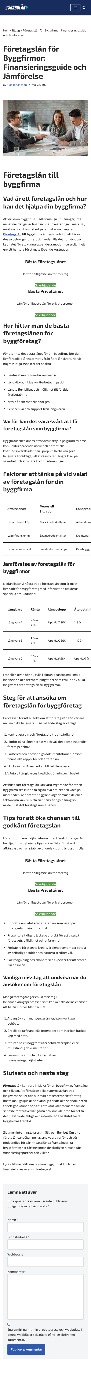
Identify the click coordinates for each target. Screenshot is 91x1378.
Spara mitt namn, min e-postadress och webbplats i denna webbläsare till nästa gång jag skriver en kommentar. (44, 1334)
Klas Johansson (17, 84)
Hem (6, 30)
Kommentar (17, 1271)
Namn (12, 1219)
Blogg (16, 30)
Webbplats (15, 1254)
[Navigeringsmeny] (75, 7)
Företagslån (12, 234)
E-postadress (18, 1237)
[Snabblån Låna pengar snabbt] (16, 7)
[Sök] (84, 7)
